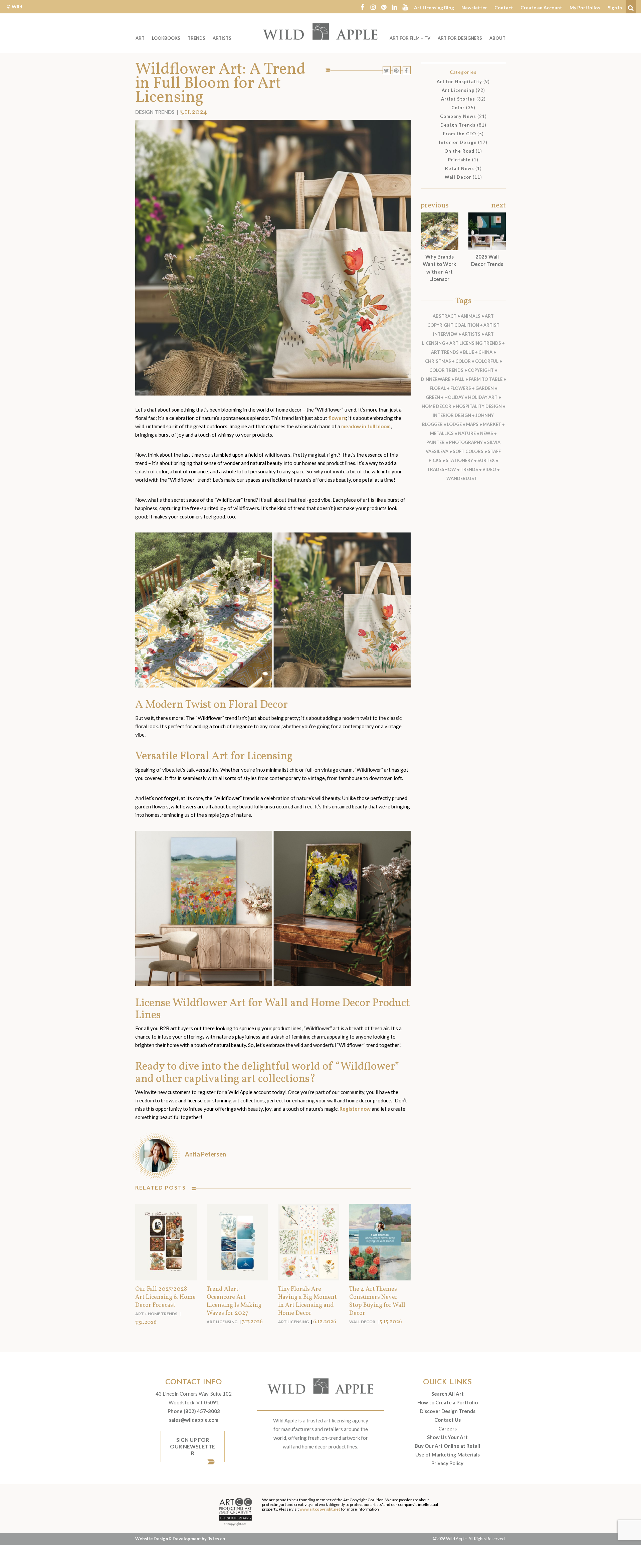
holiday (454, 397)
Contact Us (447, 1420)
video (489, 469)
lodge (454, 424)
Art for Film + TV (410, 38)
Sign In (615, 7)
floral (438, 388)
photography (466, 442)
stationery (459, 460)
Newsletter (474, 7)
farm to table (485, 379)
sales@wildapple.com (193, 1420)
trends (469, 469)
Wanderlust (461, 478)
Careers (447, 1428)
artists (471, 334)
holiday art (482, 397)
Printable (459, 159)
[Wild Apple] (320, 31)
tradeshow (441, 469)
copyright (481, 370)
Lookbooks (166, 38)
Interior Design (458, 142)
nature (467, 433)
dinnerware (435, 379)
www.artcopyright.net (319, 1509)
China (485, 352)
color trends (446, 370)
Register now (355, 1109)
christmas (438, 361)
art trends (445, 352)
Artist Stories (458, 99)
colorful (486, 361)
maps (472, 424)
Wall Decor (362, 1321)
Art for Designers (460, 38)
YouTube (405, 6)
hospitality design (479, 406)
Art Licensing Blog (434, 7)
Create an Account (541, 7)
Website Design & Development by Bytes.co (180, 1538)
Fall (459, 379)
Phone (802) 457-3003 (194, 1411)
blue (468, 352)
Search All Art (447, 1394)
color (463, 361)
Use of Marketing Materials (447, 1454)
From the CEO (459, 133)
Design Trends (154, 112)
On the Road (459, 151)
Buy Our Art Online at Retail (447, 1446)
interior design (452, 415)
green (433, 397)
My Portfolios (585, 7)
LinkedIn (394, 6)
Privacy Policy (447, 1463)
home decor (436, 406)
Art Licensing (222, 1321)
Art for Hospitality (459, 81)
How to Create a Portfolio (447, 1402)
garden (484, 388)
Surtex (486, 460)
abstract (444, 316)
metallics (442, 433)
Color (458, 107)
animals (470, 316)
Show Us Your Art (447, 1437)
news (486, 433)
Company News (458, 116)
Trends (196, 38)
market (492, 424)
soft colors (468, 451)
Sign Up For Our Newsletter (192, 1446)
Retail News (459, 168)
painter (435, 442)
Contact (503, 7)
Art (140, 38)
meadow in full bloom (366, 426)
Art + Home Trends (156, 1313)
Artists (222, 38)
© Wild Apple (14, 11)
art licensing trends (475, 343)
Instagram (373, 6)
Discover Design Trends (447, 1411)
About (497, 38)
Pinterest (384, 6)
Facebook (362, 6)
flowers (337, 418)
